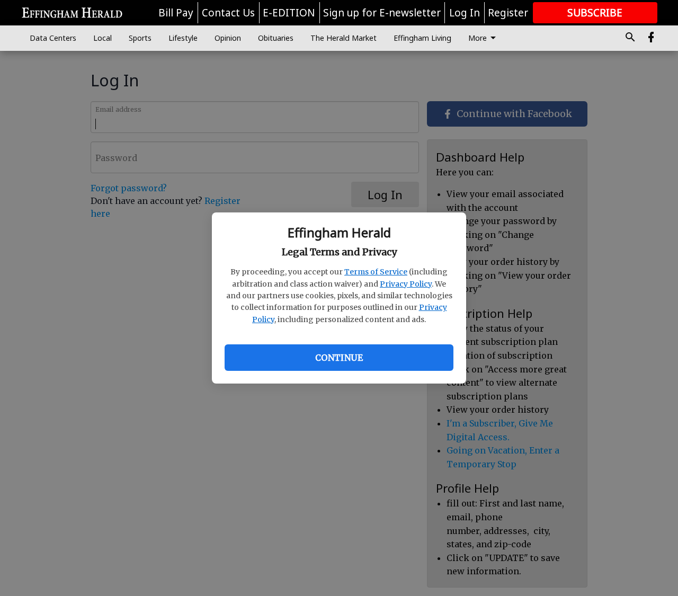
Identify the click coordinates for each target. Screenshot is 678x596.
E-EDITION (289, 13)
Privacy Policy (406, 284)
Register (508, 13)
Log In (464, 13)
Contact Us (228, 13)
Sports (140, 38)
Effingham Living (422, 38)
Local (102, 38)
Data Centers (53, 38)
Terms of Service (375, 272)
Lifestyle (183, 38)
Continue (339, 357)
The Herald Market (343, 38)
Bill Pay (175, 13)
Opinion (228, 38)
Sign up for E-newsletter (382, 13)
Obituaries (275, 38)
